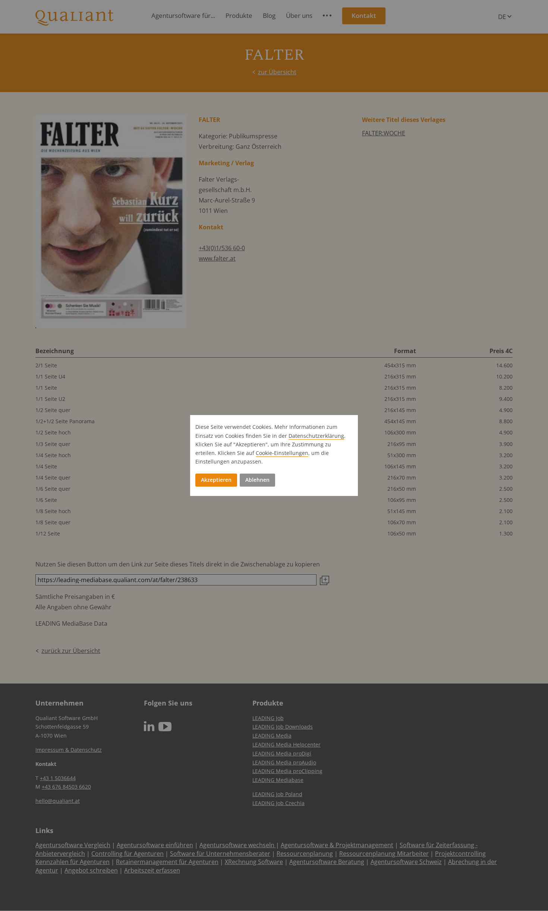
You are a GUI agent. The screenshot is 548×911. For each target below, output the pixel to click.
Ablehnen (257, 479)
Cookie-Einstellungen (282, 452)
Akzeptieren (216, 479)
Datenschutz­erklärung (316, 435)
